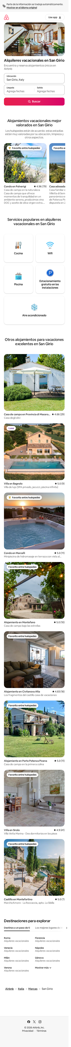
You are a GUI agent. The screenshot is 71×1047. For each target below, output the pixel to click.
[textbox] (19, 91)
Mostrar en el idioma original (22, 7)
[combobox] (34, 80)
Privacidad (27, 1030)
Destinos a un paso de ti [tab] (17, 927)
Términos (41, 1030)
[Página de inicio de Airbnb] (6, 17)
